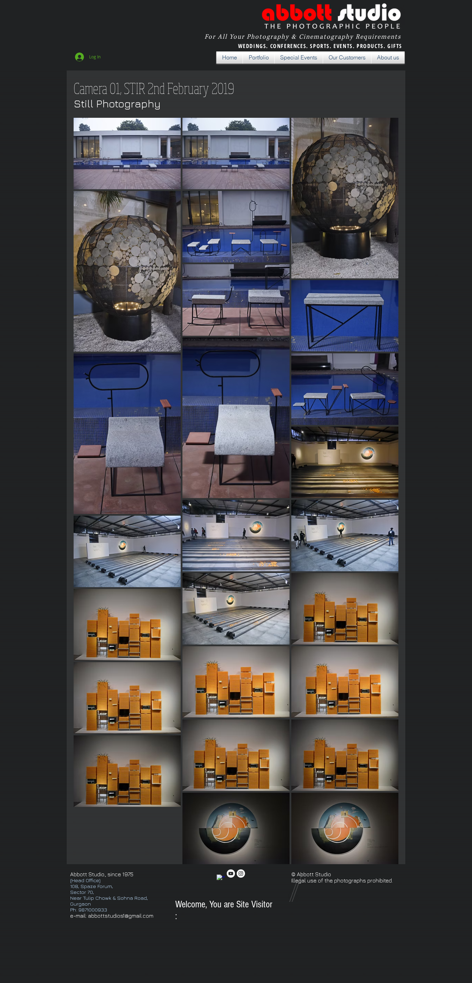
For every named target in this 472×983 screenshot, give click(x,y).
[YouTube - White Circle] (231, 873)
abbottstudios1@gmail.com (120, 916)
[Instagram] (241, 873)
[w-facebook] (221, 879)
